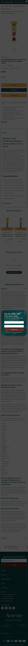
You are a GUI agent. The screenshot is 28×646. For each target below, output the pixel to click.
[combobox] (13, 326)
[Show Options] (22, 326)
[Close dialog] (25, 312)
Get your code (14, 329)
